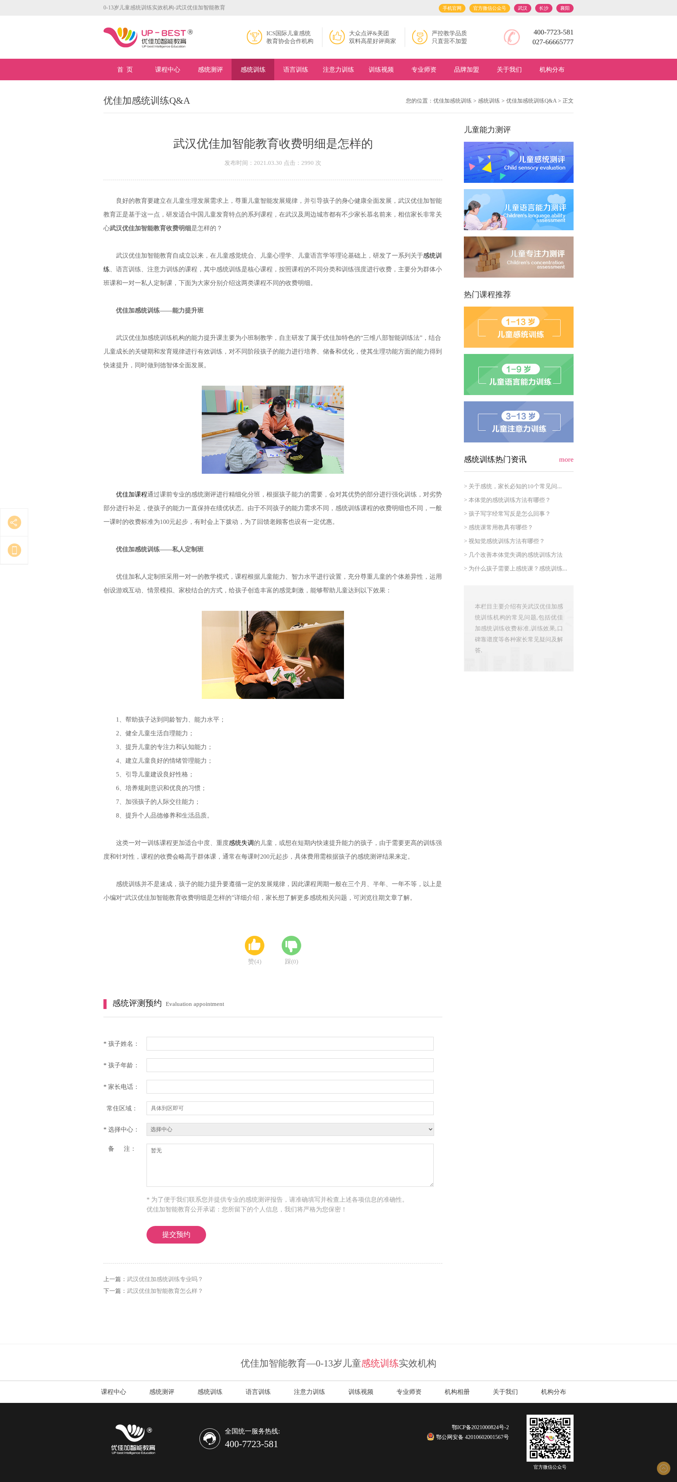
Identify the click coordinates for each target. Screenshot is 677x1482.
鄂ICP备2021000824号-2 (480, 1427)
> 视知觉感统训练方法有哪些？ (504, 541)
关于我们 (509, 69)
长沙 (543, 8)
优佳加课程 (131, 494)
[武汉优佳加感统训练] (148, 38)
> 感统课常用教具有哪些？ (498, 527)
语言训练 (295, 69)
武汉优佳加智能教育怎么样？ (165, 1291)
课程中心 (167, 69)
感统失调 (241, 842)
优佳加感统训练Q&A (531, 101)
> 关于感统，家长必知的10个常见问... (513, 486)
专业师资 (423, 69)
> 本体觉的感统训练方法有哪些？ (507, 500)
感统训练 (253, 69)
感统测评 (210, 69)
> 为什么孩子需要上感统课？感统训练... (515, 568)
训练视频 (381, 69)
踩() (291, 961)
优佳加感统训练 (452, 101)
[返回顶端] (663, 1468)
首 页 (125, 69)
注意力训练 (338, 69)
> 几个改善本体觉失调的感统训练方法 (513, 555)
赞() (254, 961)
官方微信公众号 (489, 8)
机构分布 (552, 69)
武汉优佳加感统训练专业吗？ (165, 1279)
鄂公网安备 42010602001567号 (471, 1437)
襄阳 (565, 8)
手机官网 (452, 8)
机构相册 (457, 1391)
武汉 (522, 8)
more (566, 459)
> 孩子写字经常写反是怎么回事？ (507, 514)
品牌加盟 (466, 69)
